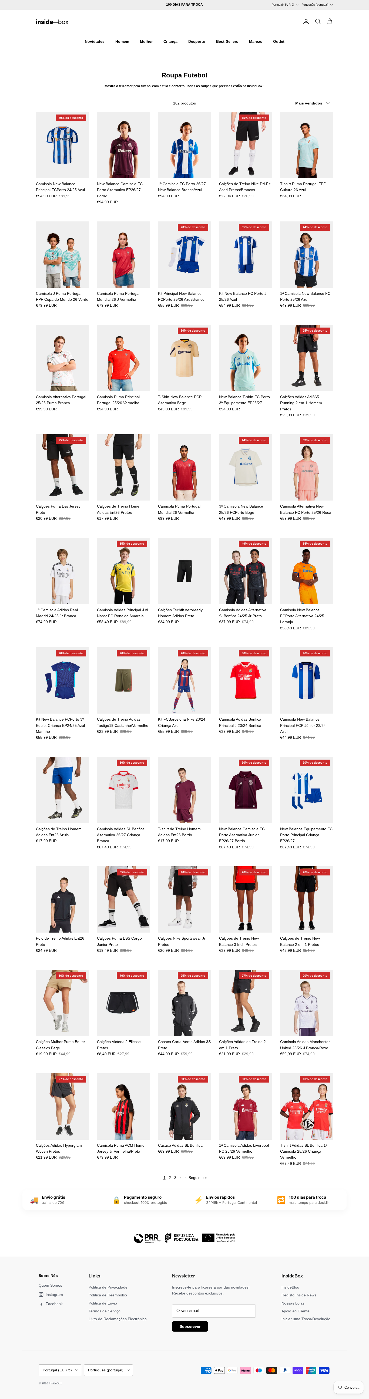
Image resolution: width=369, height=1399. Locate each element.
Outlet (278, 41)
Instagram (54, 1294)
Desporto (196, 41)
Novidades (95, 41)
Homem (122, 41)
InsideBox (56, 1383)
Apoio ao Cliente (295, 1311)
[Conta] (305, 21)
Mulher (146, 41)
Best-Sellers (227, 41)
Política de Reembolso (108, 1295)
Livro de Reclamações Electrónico (118, 1319)
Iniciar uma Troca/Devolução (305, 1319)
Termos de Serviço (104, 1311)
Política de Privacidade (108, 1287)
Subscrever (190, 1326)
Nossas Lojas (292, 1303)
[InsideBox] (52, 21)
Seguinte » (198, 1177)
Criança (170, 41)
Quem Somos (50, 1285)
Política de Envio (103, 1303)
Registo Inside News (298, 1295)
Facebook (54, 1304)
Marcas (255, 41)
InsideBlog (290, 1287)
